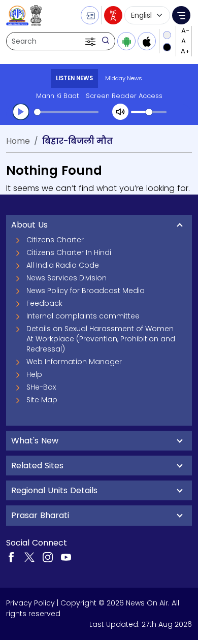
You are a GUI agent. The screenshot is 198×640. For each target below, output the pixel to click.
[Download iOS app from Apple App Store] (147, 41)
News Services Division (66, 278)
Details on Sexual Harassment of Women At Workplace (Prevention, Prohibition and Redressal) (100, 339)
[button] (91, 41)
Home (18, 141)
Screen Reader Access (124, 96)
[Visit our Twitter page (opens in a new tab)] (29, 557)
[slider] (66, 112)
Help (34, 374)
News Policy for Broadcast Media (85, 290)
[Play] (21, 112)
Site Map (41, 400)
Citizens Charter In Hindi (68, 252)
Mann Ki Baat (57, 96)
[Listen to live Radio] (113, 15)
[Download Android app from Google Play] (126, 41)
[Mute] (120, 112)
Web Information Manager (74, 362)
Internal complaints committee (83, 316)
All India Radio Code (62, 265)
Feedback (44, 303)
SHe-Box (41, 387)
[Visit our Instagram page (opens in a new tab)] (48, 557)
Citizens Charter (55, 240)
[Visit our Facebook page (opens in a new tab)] (11, 557)
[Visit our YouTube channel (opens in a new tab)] (66, 557)
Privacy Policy (30, 603)
